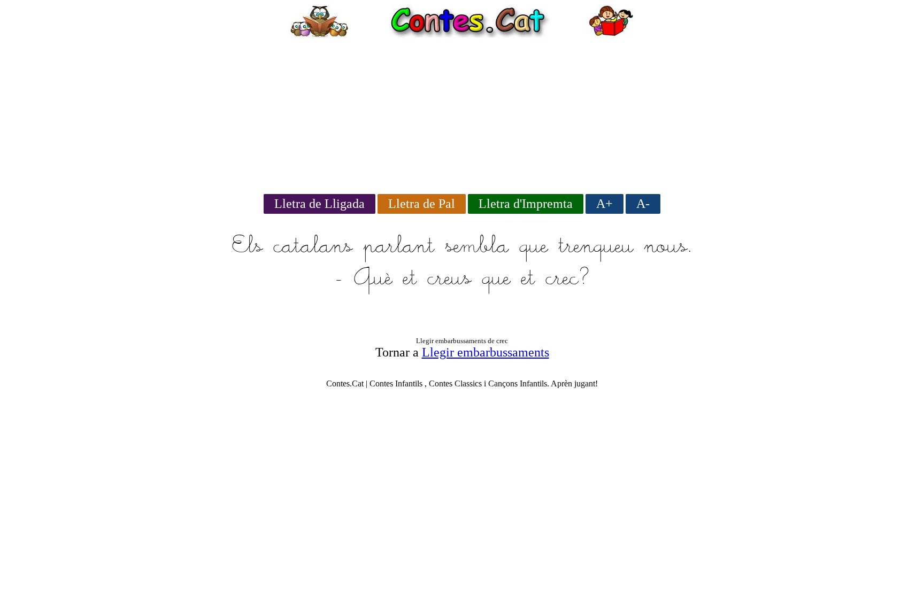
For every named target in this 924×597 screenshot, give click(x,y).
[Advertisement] (462, 112)
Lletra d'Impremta (526, 204)
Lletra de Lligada (319, 204)
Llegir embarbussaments (485, 352)
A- (643, 204)
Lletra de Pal (421, 204)
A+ (604, 204)
